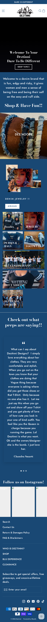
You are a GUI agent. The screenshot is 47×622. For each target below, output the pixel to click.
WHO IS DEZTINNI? (14, 548)
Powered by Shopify (29, 619)
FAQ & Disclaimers (12, 538)
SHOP (6, 554)
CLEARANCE (9, 564)
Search (6, 522)
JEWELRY (12, 206)
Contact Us (8, 527)
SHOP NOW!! (23, 66)
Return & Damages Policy (16, 532)
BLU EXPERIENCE (12, 559)
